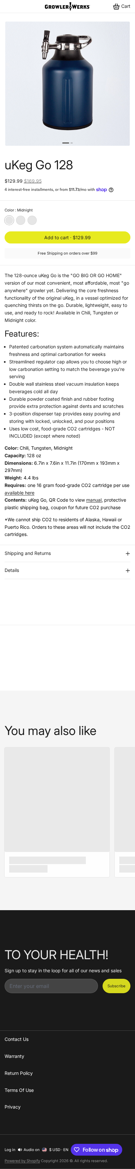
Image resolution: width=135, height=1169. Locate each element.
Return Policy (19, 1073)
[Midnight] (9, 220)
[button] (67, 237)
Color (19, 210)
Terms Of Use (19, 1090)
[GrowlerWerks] (67, 6)
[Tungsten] (20, 220)
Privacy (13, 1107)
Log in (10, 1149)
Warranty (14, 1056)
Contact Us (17, 1039)
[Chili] (32, 220)
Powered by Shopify (22, 1161)
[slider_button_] (65, 143)
